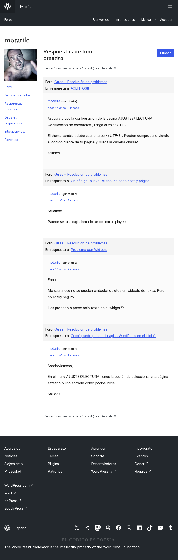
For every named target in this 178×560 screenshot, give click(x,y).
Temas (53, 456)
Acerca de (12, 448)
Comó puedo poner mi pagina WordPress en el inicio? (113, 336)
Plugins (53, 464)
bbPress (13, 501)
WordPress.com (19, 485)
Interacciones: (15, 131)
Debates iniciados (17, 95)
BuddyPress (16, 508)
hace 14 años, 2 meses (63, 107)
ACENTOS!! (80, 88)
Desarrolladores (103, 464)
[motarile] (20, 66)
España (20, 528)
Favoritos (11, 139)
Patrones (55, 471)
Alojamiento (13, 464)
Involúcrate (143, 448)
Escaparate (57, 448)
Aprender (98, 448)
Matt (10, 493)
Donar (142, 464)
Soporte (97, 456)
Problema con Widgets (89, 249)
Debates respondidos (14, 120)
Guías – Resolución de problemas (80, 82)
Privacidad (12, 471)
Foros (8, 19)
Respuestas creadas (14, 106)
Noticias (10, 456)
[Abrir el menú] (171, 6)
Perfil (8, 87)
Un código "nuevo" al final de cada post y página (110, 181)
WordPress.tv (104, 471)
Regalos (143, 471)
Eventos (141, 456)
